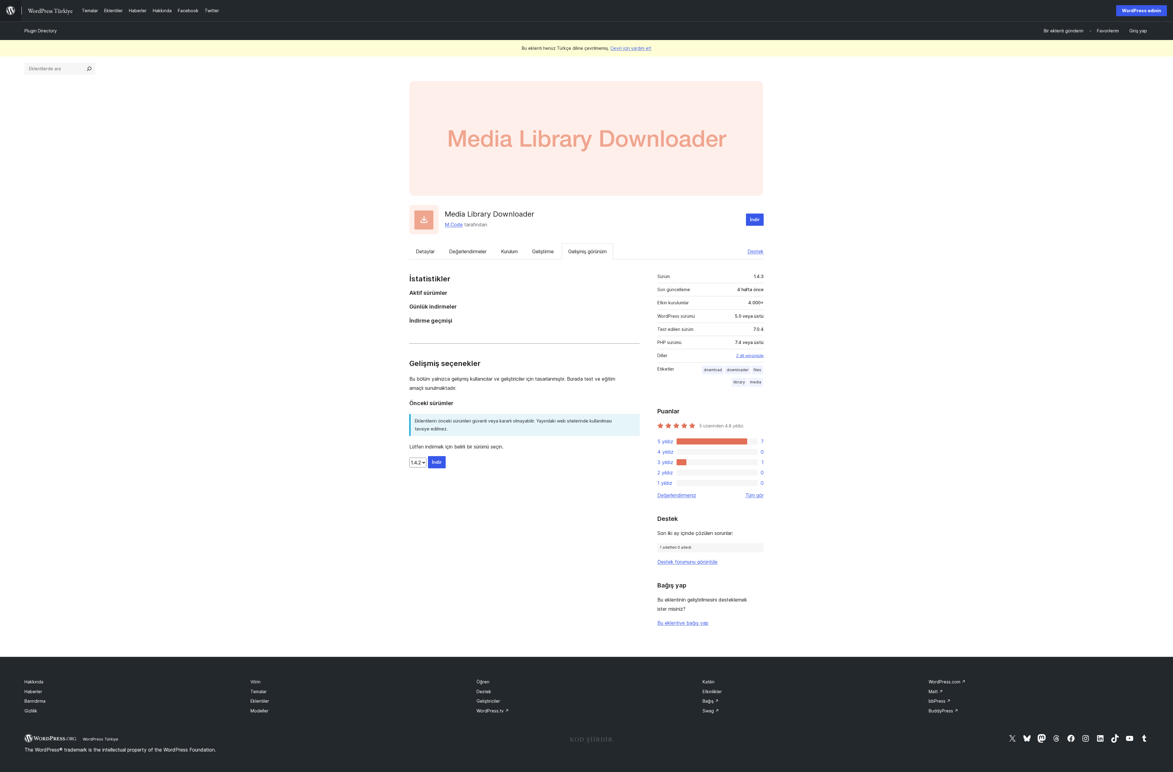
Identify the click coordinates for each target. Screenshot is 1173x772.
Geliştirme (543, 251)
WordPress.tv (493, 710)
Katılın (708, 681)
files (757, 370)
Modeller (259, 710)
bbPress (940, 701)
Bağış (711, 701)
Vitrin (255, 681)
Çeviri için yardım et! (630, 48)
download (713, 370)
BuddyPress (943, 710)
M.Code (454, 224)
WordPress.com (947, 681)
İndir (755, 219)
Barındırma (35, 701)
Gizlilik (30, 710)
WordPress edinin (1141, 10)
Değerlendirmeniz (676, 495)
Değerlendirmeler (468, 251)
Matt (936, 691)
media (755, 382)
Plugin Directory (40, 30)
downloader (738, 370)
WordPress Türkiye (100, 739)
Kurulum (509, 251)
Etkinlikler (712, 691)
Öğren (483, 681)
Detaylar (425, 251)
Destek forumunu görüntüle (687, 562)
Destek (755, 251)
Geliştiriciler (488, 701)
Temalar (258, 691)
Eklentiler (259, 701)
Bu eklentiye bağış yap (682, 623)
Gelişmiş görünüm (587, 251)
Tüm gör (754, 495)
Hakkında (33, 681)
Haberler (33, 691)
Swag (711, 710)
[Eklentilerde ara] (89, 69)
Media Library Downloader (489, 214)
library (739, 382)
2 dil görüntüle (750, 355)
